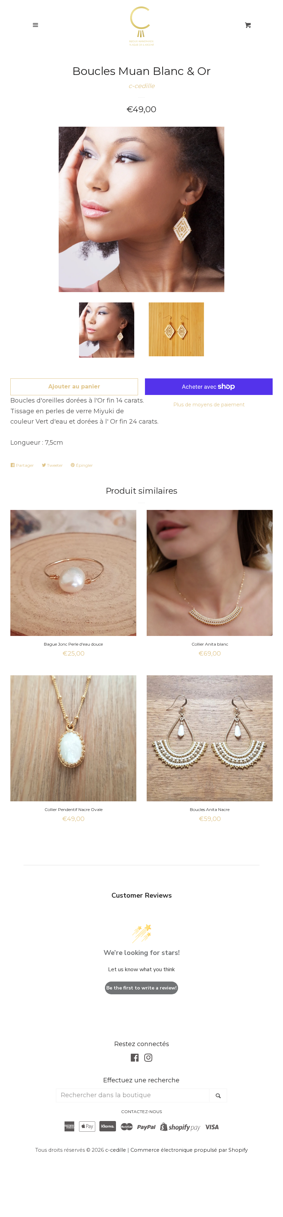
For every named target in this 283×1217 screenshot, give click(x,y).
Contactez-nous (141, 1111)
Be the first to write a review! (141, 988)
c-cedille (141, 86)
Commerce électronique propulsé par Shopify (189, 1150)
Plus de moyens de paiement (209, 405)
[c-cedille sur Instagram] (148, 1059)
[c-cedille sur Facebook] (134, 1059)
